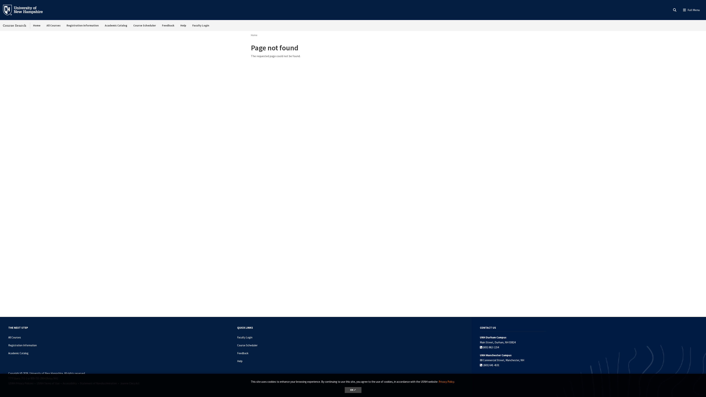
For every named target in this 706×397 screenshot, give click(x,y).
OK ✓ (353, 389)
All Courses (53, 25)
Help (183, 25)
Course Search (14, 25)
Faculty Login (200, 25)
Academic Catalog (116, 25)
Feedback (168, 25)
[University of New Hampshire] (26, 10)
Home (36, 25)
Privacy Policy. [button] (447, 381)
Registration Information (83, 25)
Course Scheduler (144, 25)
